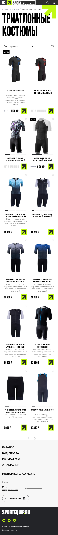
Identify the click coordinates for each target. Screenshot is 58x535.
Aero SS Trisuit (15, 91)
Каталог (15, 9)
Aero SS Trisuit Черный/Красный (42, 92)
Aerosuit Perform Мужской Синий (42, 280)
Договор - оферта (9, 530)
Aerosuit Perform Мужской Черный (15, 346)
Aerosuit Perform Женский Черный (42, 215)
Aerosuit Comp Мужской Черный (42, 159)
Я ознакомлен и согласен (22, 489)
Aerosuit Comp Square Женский (15, 159)
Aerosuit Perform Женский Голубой (15, 215)
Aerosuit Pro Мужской (42, 346)
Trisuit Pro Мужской (42, 410)
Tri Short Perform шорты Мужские (15, 411)
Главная (6, 9)
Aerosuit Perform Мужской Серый (15, 280)
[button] (7, 154)
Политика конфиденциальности (15, 526)
